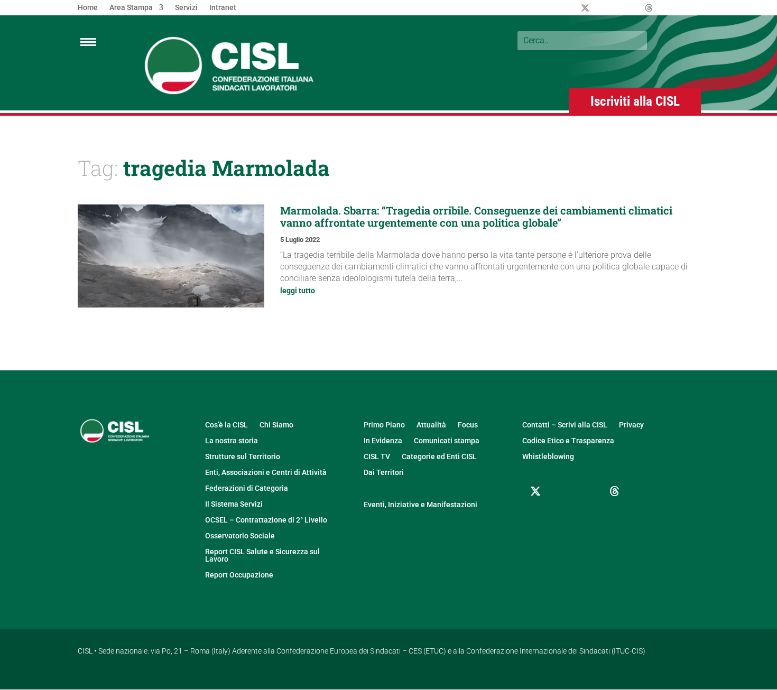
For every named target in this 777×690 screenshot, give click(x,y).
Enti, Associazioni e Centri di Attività (266, 473)
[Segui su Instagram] (588, 491)
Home (88, 8)
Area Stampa (131, 8)
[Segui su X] (535, 491)
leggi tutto (297, 290)
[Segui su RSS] (561, 516)
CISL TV (377, 457)
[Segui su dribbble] (614, 491)
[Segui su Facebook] (561, 491)
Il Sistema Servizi (234, 504)
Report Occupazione (239, 575)
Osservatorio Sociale (240, 536)
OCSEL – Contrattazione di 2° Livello (266, 520)
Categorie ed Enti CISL (439, 457)
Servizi (186, 8)
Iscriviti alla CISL (635, 101)
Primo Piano (384, 425)
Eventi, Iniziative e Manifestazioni (420, 505)
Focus (468, 425)
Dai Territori (384, 473)
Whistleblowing (548, 457)
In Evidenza (383, 441)
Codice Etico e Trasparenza (568, 441)
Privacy (631, 425)
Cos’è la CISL (226, 425)
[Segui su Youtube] (535, 516)
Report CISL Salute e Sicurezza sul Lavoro (262, 555)
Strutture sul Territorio (242, 457)
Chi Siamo (276, 425)
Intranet (222, 8)
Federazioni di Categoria (246, 488)
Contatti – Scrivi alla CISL (564, 425)
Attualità (431, 425)
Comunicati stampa (446, 441)
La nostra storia (231, 441)
